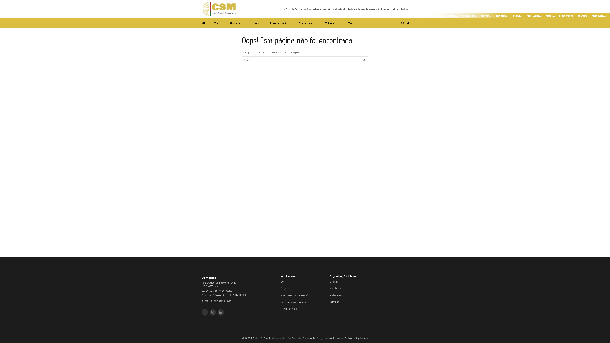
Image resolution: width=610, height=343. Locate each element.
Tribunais (331, 23)
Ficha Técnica (289, 308)
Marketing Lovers (358, 338)
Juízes (255, 23)
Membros (335, 288)
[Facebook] (205, 312)
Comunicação (306, 23)
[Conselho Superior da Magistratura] (219, 9)
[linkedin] (221, 312)
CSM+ (351, 23)
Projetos (285, 288)
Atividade (235, 23)
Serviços (334, 301)
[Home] (204, 23)
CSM (216, 23)
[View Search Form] (403, 23)
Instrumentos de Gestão (295, 295)
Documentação (279, 23)
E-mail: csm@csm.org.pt (216, 301)
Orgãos (334, 281)
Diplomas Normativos (294, 302)
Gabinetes (335, 295)
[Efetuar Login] (409, 23)
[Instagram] (213, 312)
